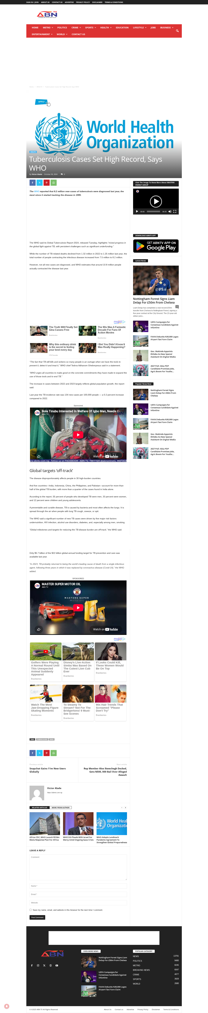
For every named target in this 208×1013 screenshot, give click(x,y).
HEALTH (104, 27)
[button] (177, 31)
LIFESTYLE (138, 27)
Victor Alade (37, 174)
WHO (36, 191)
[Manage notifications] (6, 1006)
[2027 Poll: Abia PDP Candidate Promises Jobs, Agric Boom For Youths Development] (140, 370)
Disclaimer (97, 2)
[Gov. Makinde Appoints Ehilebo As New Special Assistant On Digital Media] (140, 355)
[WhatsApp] (54, 183)
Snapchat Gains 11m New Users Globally (48, 770)
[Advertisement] (126, 14)
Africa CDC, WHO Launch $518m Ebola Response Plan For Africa (44, 838)
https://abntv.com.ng (54, 792)
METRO (46, 27)
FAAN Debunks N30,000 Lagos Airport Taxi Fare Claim (164, 338)
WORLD (61, 34)
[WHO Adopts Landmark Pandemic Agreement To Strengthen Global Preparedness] (112, 823)
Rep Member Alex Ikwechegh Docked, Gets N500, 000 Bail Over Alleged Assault (105, 771)
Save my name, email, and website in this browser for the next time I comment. (68, 910)
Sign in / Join (32, 2)
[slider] (153, 211)
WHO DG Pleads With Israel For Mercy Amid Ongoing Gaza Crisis (78, 838)
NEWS (136, 956)
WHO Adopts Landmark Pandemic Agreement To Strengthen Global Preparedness (112, 840)
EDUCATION (122, 27)
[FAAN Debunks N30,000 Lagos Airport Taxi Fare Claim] (140, 341)
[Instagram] (39, 966)
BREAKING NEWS (141, 970)
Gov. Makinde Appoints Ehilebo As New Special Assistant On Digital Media (163, 354)
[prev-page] (121, 807)
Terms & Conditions (114, 2)
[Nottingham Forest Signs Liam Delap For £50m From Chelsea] (156, 280)
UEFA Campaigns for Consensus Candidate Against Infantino (164, 325)
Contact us (57, 2)
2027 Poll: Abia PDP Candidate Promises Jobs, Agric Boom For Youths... (162, 369)
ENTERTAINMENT (41, 34)
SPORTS (89, 27)
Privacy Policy (83, 2)
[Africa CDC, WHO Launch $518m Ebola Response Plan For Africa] (45, 823)
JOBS (153, 27)
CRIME (75, 27)
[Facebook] (33, 183)
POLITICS (62, 27)
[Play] (137, 211)
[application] (156, 202)
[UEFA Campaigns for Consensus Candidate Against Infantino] (140, 326)
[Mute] (169, 211)
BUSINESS (165, 27)
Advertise (69, 2)
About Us (45, 2)
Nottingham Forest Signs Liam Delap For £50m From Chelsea (154, 300)
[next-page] (125, 807)
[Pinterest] (47, 183)
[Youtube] (57, 966)
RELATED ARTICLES (39, 807)
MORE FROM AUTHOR (60, 807)
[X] (40, 183)
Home (35, 27)
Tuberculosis (42, 739)
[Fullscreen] (174, 211)
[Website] (51, 966)
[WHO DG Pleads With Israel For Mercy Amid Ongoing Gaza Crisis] (78, 823)
